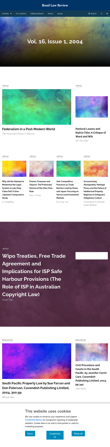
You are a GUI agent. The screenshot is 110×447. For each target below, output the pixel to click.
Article (5, 86)
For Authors (21, 14)
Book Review (7, 340)
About (50, 14)
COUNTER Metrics (33, 419)
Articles (5, 14)
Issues (60, 14)
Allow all (79, 433)
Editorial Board (37, 14)
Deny (31, 433)
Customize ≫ (56, 435)
